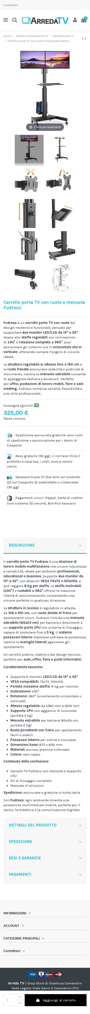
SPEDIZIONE (20, 841)
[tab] (45, 546)
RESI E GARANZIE (25, 858)
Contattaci (10, 5)
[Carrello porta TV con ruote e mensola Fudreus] (29, 150)
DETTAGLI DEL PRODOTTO (33, 825)
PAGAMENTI (20, 874)
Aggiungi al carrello (59, 1000)
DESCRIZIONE (22, 545)
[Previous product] (83, 38)
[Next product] (86, 38)
